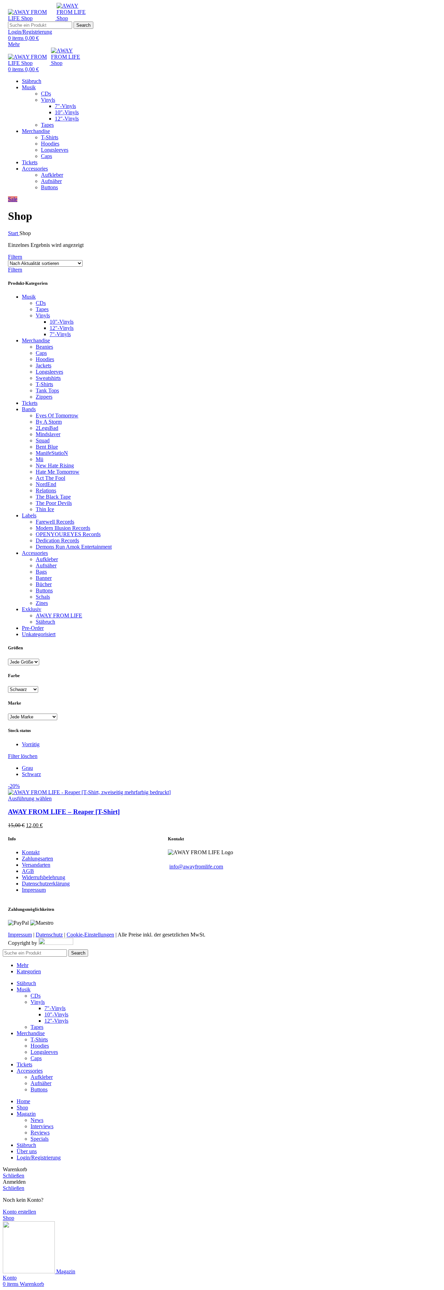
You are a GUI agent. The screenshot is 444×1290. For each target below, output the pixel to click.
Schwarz (31, 774)
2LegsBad (47, 428)
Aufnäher (51, 181)
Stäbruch (45, 622)
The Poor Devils (54, 503)
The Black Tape (53, 497)
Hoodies (50, 144)
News (37, 1120)
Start (13, 233)
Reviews (40, 1132)
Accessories (35, 553)
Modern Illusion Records (63, 528)
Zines (42, 603)
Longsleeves (54, 150)
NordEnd (46, 484)
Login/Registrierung (39, 1157)
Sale (12, 199)
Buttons (49, 187)
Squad (43, 440)
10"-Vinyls (62, 322)
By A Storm (49, 422)
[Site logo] (32, 18)
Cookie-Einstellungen (90, 935)
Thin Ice (45, 509)
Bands (29, 409)
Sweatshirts (48, 378)
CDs (46, 94)
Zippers (44, 397)
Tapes (47, 125)
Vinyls (48, 100)
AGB (28, 871)
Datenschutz (49, 935)
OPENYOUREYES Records (68, 534)
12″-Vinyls (67, 119)
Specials (40, 1139)
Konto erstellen (19, 1212)
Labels (29, 515)
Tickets (29, 403)
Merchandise (36, 340)
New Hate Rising (55, 465)
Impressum (34, 890)
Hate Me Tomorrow (57, 472)
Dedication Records (57, 540)
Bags (41, 572)
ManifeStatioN (52, 453)
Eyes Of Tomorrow (57, 415)
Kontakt (31, 852)
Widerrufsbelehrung (43, 877)
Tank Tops (47, 390)
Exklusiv (31, 609)
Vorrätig (31, 744)
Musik (29, 297)
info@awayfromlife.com (196, 866)
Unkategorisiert (39, 634)
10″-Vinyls (67, 112)
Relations (46, 490)
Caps (46, 156)
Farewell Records (55, 522)
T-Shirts (49, 137)
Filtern (15, 257)
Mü (39, 459)
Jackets (43, 365)
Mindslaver (48, 434)
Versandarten (36, 865)
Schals (43, 597)
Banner (44, 578)
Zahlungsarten (37, 859)
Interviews (42, 1126)
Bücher (44, 584)
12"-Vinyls (62, 328)
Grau (27, 768)
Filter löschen (22, 756)
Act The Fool (50, 478)
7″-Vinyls (65, 106)
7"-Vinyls (60, 334)
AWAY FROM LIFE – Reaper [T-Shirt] (64, 811)
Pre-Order (33, 628)
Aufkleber (52, 175)
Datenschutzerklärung (46, 884)
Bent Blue (47, 447)
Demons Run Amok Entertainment (74, 547)
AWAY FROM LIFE (59, 615)
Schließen (13, 1176)
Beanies (44, 347)
